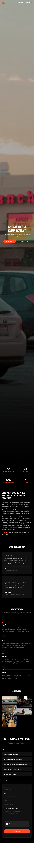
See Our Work (24, 241)
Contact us (5, 532)
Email (5, 793)
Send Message (17, 831)
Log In (20, 2)
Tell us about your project (11, 808)
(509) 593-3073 (18, 835)
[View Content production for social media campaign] (24, 701)
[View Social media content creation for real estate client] (9, 700)
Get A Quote (9, 241)
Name (5, 786)
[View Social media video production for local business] (24, 711)
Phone (8, 801)
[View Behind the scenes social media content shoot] (9, 716)
